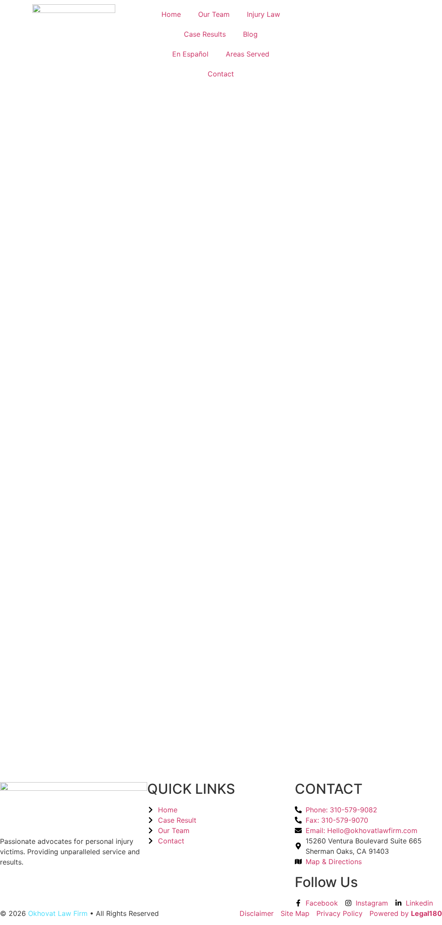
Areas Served (247, 54)
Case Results (205, 34)
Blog (250, 34)
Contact (221, 73)
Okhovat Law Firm (58, 913)
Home (171, 14)
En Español (190, 54)
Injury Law (263, 14)
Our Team (214, 14)
